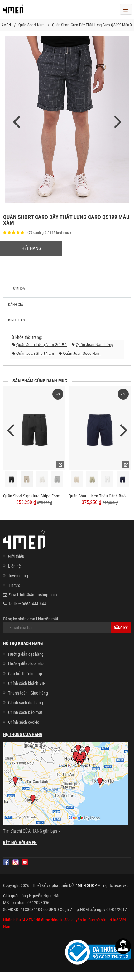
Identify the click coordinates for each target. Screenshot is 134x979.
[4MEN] (13, 11)
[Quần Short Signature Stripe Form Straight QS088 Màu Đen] (11, 479)
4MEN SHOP (86, 885)
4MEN (6, 25)
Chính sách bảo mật (25, 712)
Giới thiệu (16, 556)
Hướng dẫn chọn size (26, 663)
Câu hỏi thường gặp (25, 673)
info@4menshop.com (38, 594)
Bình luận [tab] (16, 320)
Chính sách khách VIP (26, 683)
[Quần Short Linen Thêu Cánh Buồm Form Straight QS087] (100, 428)
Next (123, 429)
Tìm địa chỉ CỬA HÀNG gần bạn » (31, 831)
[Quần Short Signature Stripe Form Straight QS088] (34, 428)
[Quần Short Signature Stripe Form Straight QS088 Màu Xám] (57, 479)
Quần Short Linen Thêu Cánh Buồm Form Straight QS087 (100, 495)
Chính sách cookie (23, 722)
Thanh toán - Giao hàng (28, 693)
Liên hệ (14, 566)
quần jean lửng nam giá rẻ (41, 345)
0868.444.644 (34, 603)
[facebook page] (6, 862)
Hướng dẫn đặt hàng (26, 654)
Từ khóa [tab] (18, 288)
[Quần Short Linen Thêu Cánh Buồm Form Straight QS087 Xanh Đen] (123, 479)
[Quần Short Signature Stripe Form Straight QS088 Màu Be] (27, 479)
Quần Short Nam (31, 25)
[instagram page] (15, 862)
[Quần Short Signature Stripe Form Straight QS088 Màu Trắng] (42, 479)
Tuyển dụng (18, 575)
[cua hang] (65, 784)
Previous (10, 429)
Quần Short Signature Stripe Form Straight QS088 (34, 495)
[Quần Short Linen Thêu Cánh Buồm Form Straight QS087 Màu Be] (77, 479)
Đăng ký (121, 628)
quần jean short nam (35, 353)
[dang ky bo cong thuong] (98, 951)
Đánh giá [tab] (15, 305)
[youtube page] (25, 862)
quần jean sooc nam (81, 353)
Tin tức (14, 585)
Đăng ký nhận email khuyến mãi (30, 618)
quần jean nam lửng (94, 345)
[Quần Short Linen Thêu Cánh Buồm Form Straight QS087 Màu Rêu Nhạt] (92, 479)
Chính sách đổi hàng (25, 702)
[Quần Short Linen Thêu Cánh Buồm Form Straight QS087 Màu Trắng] (107, 479)
